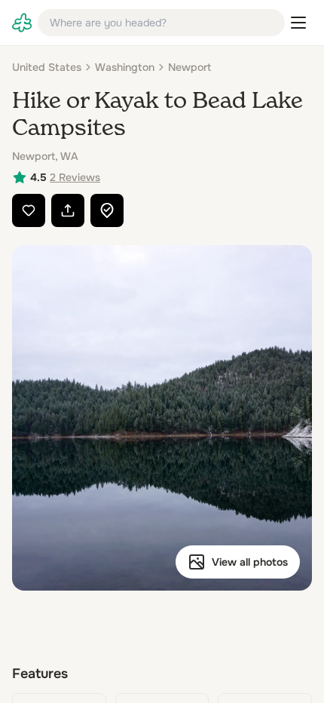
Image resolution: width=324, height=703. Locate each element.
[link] (22, 22)
